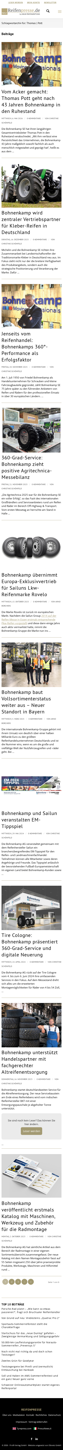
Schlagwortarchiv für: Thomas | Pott (22, 23)
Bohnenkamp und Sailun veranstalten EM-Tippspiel (29, 819)
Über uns (6, 1414)
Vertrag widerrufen (38, 1421)
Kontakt (30, 1414)
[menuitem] (16, 2)
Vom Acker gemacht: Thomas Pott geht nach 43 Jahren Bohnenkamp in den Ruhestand (31, 101)
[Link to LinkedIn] (36, 1438)
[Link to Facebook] (31, 1438)
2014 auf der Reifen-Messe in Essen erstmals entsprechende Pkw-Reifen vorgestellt (29, 619)
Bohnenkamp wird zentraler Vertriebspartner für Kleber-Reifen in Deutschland (31, 222)
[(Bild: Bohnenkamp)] (31, 785)
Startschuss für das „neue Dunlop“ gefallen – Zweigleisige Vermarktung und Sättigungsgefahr (31, 1335)
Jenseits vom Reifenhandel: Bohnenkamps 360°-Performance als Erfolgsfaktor (25, 346)
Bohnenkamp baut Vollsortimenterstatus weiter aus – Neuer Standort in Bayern (26, 702)
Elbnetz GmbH (55, 1445)
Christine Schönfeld (12, 243)
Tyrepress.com (24, 1428)
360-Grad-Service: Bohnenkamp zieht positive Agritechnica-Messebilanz (27, 467)
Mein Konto (33, 2)
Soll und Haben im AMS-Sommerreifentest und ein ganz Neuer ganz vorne (30, 1377)
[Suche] (49, 11)
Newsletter (50, 2)
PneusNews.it (44, 1428)
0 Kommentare (34, 118)
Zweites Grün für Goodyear (18, 1360)
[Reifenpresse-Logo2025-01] (21, 11)
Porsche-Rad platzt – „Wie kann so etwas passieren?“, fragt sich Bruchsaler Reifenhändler (31, 1310)
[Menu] (59, 12)
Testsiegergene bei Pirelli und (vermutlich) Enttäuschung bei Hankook (27, 1368)
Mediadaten (19, 1414)
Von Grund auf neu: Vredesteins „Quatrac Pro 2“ (30, 1318)
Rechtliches (41, 1414)
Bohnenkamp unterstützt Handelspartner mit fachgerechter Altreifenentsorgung (30, 1062)
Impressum (21, 1421)
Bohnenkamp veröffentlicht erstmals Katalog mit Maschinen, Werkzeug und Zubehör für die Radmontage (28, 1216)
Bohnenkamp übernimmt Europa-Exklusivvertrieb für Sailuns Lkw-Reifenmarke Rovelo (29, 584)
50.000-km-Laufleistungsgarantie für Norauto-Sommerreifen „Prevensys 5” (29, 1344)
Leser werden (15, 2)
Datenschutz (54, 1414)
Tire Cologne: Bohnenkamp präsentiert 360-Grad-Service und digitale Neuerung (30, 945)
